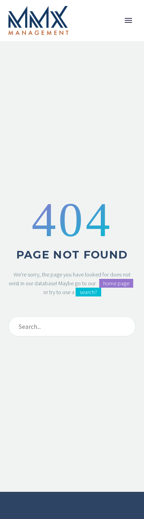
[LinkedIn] (72, 514)
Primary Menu (128, 20)
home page (116, 283)
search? (88, 292)
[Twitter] (82, 514)
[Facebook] (61, 514)
